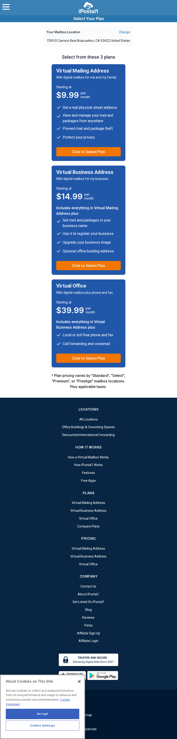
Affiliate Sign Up (88, 633)
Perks (88, 625)
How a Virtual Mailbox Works (88, 457)
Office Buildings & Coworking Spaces (88, 427)
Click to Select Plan (88, 151)
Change (124, 32)
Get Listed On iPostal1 (88, 602)
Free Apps (88, 480)
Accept (42, 713)
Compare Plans (88, 526)
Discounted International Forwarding (88, 435)
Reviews (88, 617)
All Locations (88, 419)
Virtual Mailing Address (88, 503)
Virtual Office (88, 518)
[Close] (79, 681)
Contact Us (88, 586)
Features (88, 473)
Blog (88, 610)
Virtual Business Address (88, 510)
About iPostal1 (88, 594)
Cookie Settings (42, 725)
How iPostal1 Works (88, 465)
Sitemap (86, 715)
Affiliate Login (88, 641)
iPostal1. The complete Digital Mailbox (88, 7)
